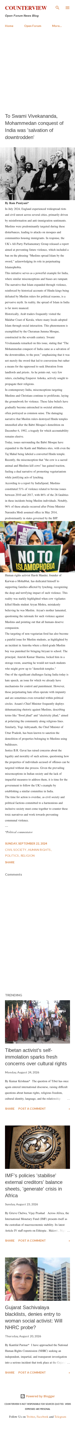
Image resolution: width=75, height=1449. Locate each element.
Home (9, 26)
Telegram (60, 1417)
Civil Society (16, 849)
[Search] (57, 7)
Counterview (26, 8)
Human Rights (39, 849)
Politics (12, 855)
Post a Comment (32, 1108)
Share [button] (10, 862)
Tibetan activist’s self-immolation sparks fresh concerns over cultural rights (36, 1056)
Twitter (30, 1417)
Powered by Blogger (40, 1396)
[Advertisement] (37, 70)
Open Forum (32, 26)
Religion (28, 855)
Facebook (42, 1417)
